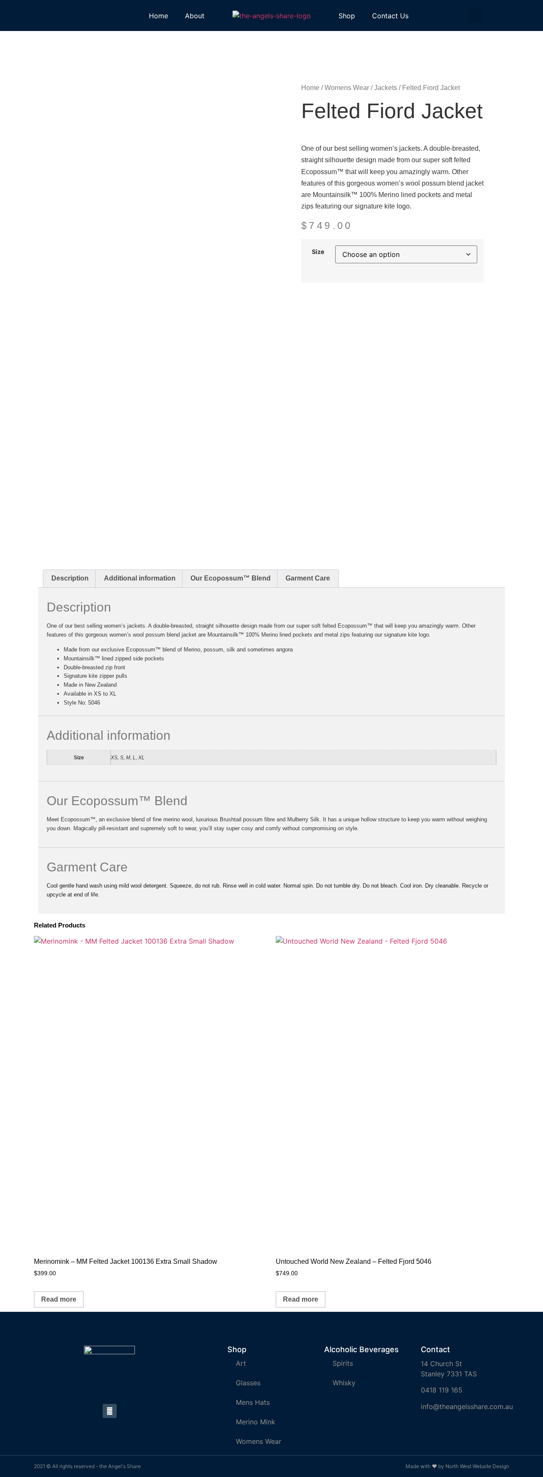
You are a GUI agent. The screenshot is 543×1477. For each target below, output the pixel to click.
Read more (58, 1299)
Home (158, 15)
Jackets (385, 87)
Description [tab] (70, 578)
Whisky (344, 1382)
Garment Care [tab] (307, 578)
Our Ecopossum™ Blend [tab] (230, 578)
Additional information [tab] (140, 578)
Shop (347, 15)
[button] (475, 15)
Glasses (248, 1382)
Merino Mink (255, 1422)
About (194, 15)
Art (241, 1363)
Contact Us (390, 15)
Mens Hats (253, 1402)
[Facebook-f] (110, 1411)
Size (318, 252)
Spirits (343, 1363)
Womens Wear (347, 87)
